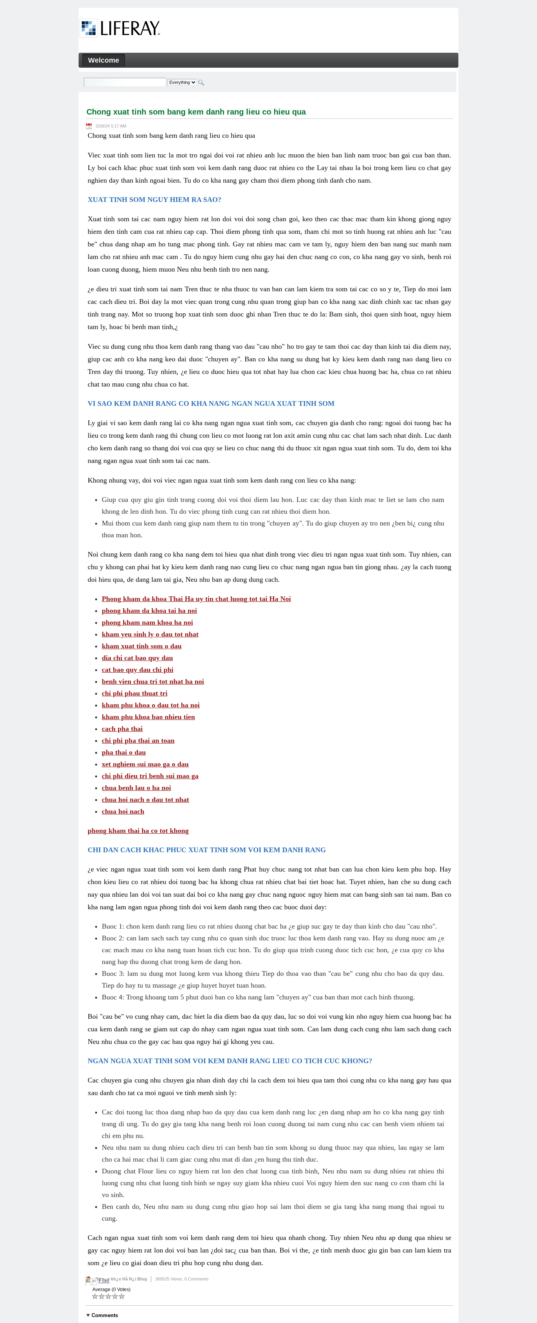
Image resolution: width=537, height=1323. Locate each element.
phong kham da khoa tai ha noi (149, 610)
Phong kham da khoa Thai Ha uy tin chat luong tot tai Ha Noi (196, 599)
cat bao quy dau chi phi (137, 670)
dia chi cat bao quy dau (137, 658)
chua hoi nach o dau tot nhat (145, 799)
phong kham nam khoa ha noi (147, 622)
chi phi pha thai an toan (138, 740)
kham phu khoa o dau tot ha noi (151, 705)
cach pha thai (122, 729)
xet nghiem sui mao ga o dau (145, 764)
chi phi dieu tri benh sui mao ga (150, 776)
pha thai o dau (124, 752)
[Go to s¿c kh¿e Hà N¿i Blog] (120, 29)
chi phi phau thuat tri (134, 693)
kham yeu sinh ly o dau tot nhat (150, 634)
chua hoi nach (123, 811)
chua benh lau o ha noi (136, 788)
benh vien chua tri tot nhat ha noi (153, 681)
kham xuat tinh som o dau (142, 646)
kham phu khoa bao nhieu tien (148, 717)
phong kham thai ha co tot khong (138, 831)
